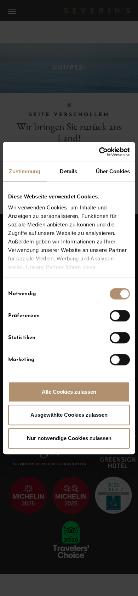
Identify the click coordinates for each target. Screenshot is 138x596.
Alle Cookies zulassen (69, 392)
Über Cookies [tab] (113, 171)
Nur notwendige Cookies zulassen (69, 438)
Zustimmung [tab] (24, 171)
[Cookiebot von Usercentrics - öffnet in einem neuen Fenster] (99, 151)
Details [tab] (68, 171)
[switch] (120, 315)
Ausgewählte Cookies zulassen (69, 415)
